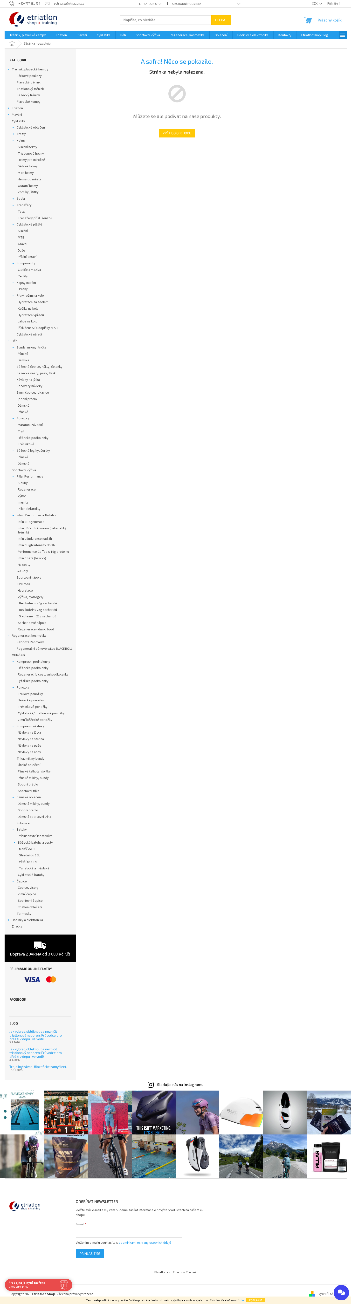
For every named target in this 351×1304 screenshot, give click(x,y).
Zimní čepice (27, 894)
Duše (21, 250)
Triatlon (17, 108)
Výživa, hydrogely (30, 597)
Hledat (221, 20)
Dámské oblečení (29, 797)
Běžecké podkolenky (33, 438)
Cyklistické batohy (31, 875)
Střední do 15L (29, 855)
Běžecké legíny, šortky (33, 450)
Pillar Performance (30, 476)
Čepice (22, 881)
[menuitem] (28, 35)
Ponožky (23, 418)
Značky (17, 926)
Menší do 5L (27, 849)
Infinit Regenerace (31, 521)
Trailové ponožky (30, 694)
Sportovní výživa (24, 470)
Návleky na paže (29, 745)
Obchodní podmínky (187, 4)
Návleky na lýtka (28, 379)
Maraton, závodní (30, 425)
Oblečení (18, 655)
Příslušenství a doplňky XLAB (37, 328)
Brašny (23, 289)
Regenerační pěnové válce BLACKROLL (44, 648)
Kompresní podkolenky (33, 661)
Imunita (23, 502)
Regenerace (27, 489)
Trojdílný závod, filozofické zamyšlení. (38, 1066)
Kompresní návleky (30, 726)
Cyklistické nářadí (29, 334)
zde (241, 1300)
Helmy (21, 140)
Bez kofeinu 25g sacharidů (38, 610)
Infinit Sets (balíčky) (32, 558)
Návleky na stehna (31, 739)
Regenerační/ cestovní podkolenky (43, 674)
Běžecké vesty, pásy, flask (36, 373)
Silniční (23, 231)
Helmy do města (29, 179)
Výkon (22, 496)
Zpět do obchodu (177, 133)
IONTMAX (23, 584)
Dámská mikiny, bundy (34, 803)
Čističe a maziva (29, 269)
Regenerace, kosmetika (29, 635)
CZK (315, 3)
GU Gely (22, 571)
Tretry (21, 134)
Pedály (23, 276)
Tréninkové (26, 444)
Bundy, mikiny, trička (31, 347)
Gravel (22, 244)
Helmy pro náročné (31, 159)
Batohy (22, 829)
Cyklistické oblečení (31, 127)
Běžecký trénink (28, 95)
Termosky (24, 913)
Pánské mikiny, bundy (33, 778)
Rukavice (23, 823)
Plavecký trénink (29, 82)
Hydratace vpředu (31, 315)
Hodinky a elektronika (27, 920)
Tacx (21, 211)
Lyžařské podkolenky (33, 681)
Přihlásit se (90, 1253)
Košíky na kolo (28, 308)
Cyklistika (19, 121)
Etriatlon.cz (162, 1272)
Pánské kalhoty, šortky (34, 771)
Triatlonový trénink (30, 89)
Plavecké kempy (29, 101)
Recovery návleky (29, 386)
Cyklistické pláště (29, 224)
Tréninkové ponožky (33, 706)
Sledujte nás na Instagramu (180, 1085)
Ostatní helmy (28, 186)
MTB (21, 237)
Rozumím (255, 1300)
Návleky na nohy (29, 752)
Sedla (21, 198)
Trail (21, 431)
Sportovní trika (28, 791)
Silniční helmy (27, 147)
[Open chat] (341, 1292)
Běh (14, 341)
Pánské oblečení (28, 765)
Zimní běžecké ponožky (35, 719)
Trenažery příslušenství (35, 218)
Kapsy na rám (26, 282)
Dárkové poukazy (29, 76)
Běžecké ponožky (31, 700)
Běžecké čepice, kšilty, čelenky (39, 366)
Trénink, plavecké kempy (30, 69)
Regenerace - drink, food (36, 629)
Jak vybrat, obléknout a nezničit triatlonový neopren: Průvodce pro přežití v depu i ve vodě (35, 1035)
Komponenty (26, 263)
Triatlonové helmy (31, 153)
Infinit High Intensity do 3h (36, 545)
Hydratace (25, 590)
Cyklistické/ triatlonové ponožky (41, 713)
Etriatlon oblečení (29, 907)
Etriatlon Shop (151, 4)
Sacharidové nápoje (32, 623)
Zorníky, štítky (28, 192)
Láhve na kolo (27, 321)
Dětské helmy (28, 166)
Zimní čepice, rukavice (33, 392)
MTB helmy (26, 173)
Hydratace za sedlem (33, 302)
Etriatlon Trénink (185, 1272)
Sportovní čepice (30, 900)
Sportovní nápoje (29, 577)
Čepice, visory (28, 887)
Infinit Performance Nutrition (37, 515)
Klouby (23, 483)
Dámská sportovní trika (34, 816)
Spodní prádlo (27, 399)
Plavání (17, 114)
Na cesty (24, 564)
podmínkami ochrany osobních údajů (145, 1242)
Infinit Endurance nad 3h (35, 538)
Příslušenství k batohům (35, 836)
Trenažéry (24, 205)
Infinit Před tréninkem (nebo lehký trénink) (42, 530)
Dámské (23, 360)
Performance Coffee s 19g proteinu (43, 551)
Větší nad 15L (28, 862)
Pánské (23, 353)
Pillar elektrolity (29, 508)
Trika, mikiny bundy (30, 758)
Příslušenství (27, 256)
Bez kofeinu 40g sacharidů (38, 603)
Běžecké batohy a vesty (35, 842)
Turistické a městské (34, 868)
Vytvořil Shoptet (330, 1294)
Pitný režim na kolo (30, 295)
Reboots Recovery (30, 642)
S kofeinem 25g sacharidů (37, 616)
